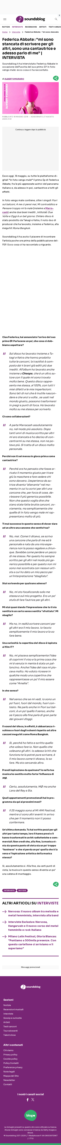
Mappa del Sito (11, 1076)
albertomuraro (14, 79)
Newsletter (9, 1080)
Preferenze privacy (12, 1067)
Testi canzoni (10, 1026)
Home (5, 32)
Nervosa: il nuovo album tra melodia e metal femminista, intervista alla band (33, 913)
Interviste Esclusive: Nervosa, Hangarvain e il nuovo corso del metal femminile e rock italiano (33, 925)
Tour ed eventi (10, 1031)
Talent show (9, 1035)
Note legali (9, 1071)
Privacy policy (10, 1054)
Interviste (17, 27)
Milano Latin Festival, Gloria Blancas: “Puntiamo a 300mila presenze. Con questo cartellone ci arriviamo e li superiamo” (32, 942)
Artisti (42, 27)
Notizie (6, 27)
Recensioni (31, 27)
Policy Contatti (11, 1063)
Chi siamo (8, 1050)
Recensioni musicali (13, 1009)
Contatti (7, 1084)
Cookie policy (10, 1059)
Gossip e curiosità (12, 1018)
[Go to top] (55, 1135)
